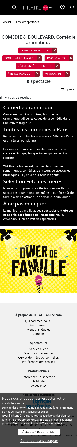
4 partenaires (30, 415)
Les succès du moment (19, 149)
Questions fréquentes (39, 353)
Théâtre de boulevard (18, 166)
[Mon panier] (72, 8)
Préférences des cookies (38, 362)
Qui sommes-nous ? (38, 321)
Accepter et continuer (39, 431)
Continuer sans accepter (39, 440)
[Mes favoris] (62, 8)
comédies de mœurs (37, 170)
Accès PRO (38, 385)
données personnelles (43, 357)
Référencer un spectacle (38, 377)
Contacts (39, 334)
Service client (38, 349)
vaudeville (42, 166)
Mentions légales (38, 329)
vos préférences (26, 419)
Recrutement (38, 325)
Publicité (39, 381)
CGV (21, 357)
